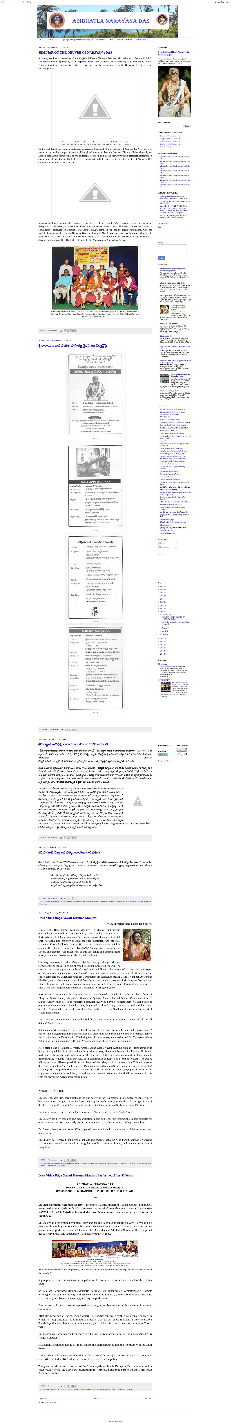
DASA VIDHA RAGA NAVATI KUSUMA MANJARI (77, 1163)
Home (95, 1398)
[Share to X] (70, 330)
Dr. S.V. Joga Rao (66, 901)
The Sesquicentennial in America (170, 474)
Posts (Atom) (51, 1402)
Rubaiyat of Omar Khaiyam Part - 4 (171, 144)
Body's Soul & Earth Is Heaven (170, 420)
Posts (163, 543)
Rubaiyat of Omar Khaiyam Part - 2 (171, 139)
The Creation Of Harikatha (168, 464)
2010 (162, 654)
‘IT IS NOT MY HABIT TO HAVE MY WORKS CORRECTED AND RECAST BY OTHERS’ (174, 211)
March (164, 631)
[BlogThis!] (67, 330)
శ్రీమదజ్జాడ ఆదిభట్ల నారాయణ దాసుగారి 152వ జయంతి (73, 744)
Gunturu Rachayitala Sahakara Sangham (85, 901)
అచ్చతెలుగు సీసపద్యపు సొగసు (169, 391)
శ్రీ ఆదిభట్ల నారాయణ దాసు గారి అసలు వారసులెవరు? (180, 375)
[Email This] (65, 330)
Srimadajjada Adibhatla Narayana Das (172, 461)
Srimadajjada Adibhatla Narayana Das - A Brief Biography (178, 307)
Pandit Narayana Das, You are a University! (174, 451)
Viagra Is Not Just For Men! (169, 666)
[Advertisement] (195, 721)
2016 (162, 612)
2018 (162, 605)
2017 (162, 608)
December (165, 614)
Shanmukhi (131, 1163)
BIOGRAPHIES (165, 417)
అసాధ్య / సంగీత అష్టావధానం (169, 324)
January (164, 634)
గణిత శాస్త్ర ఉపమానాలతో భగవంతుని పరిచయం (175, 295)
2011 (162, 651)
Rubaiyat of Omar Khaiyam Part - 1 (171, 136)
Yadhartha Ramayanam (167, 147)
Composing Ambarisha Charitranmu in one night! (175, 422)
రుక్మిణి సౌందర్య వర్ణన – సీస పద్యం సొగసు (173, 522)
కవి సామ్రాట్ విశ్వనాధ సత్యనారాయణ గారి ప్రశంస (69, 852)
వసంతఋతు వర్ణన (166, 336)
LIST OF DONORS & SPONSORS (120, 40)
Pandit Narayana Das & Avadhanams (171, 448)
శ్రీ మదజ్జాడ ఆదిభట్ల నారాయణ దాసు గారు (173, 528)
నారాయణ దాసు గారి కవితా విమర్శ (170, 504)
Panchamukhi (123, 1163)
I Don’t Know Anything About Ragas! (172, 433)
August (164, 628)
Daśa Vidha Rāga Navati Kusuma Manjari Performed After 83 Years (85, 1175)
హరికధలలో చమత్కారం (167, 533)
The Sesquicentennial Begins (169, 471)
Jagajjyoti (163, 441)
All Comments (165, 547)
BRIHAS (163, 664)
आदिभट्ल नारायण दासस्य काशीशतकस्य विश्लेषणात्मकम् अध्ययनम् (172, 270)
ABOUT (41, 40)
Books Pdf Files (141, 40)
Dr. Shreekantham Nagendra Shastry (106, 1163)
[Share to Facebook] (72, 330)
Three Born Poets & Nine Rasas (170, 480)
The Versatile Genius (166, 477)
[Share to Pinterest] (75, 330)
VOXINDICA (165, 680)
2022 (162, 593)
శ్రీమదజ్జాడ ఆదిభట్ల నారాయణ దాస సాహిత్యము (78, 40)
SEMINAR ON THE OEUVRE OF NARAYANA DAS (75, 52)
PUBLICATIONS (53, 40)
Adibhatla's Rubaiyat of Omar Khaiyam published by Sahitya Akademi (172, 413)
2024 (162, 586)
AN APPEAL (100, 40)
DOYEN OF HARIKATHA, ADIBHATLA (174, 428)
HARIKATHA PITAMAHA (169, 431)
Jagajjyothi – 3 (164, 206)
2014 (162, 641)
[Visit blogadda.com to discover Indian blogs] (163, 755)
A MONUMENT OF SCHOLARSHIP (172, 409)
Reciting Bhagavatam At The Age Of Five (173, 454)
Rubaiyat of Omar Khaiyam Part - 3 (171, 141)
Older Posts (147, 1398)
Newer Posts (43, 1398)
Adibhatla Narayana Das (52, 901)
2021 (162, 596)
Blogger (119, 1421)
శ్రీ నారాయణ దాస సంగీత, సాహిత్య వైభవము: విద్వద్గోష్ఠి (72, 345)
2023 (162, 590)
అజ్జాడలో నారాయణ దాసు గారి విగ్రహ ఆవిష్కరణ (175, 487)
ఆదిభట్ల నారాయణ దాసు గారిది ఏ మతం (172, 283)
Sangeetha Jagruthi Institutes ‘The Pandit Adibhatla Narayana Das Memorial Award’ (173, 457)
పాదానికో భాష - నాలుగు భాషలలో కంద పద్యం (174, 512)
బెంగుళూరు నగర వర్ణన (167, 519)
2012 (162, 648)
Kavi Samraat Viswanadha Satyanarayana (112, 901)
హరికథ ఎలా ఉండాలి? (166, 530)
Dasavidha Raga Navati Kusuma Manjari (173, 425)
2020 (162, 599)
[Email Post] (60, 330)
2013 (162, 645)
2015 (162, 638)
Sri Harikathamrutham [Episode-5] (171, 201)
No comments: (52, 330)
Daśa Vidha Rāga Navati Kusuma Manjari (67, 918)
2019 (162, 602)
